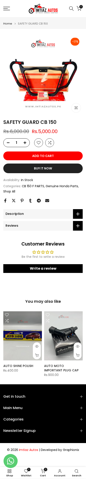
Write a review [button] (43, 268)
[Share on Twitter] (14, 201)
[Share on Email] (47, 201)
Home (7, 23)
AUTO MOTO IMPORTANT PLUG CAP (61, 368)
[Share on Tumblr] (30, 201)
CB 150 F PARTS (33, 186)
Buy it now (43, 168)
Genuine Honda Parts (62, 186)
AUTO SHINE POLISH (18, 366)
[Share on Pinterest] (22, 201)
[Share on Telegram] (39, 201)
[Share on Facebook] (5, 201)
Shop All (9, 191)
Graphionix (71, 450)
